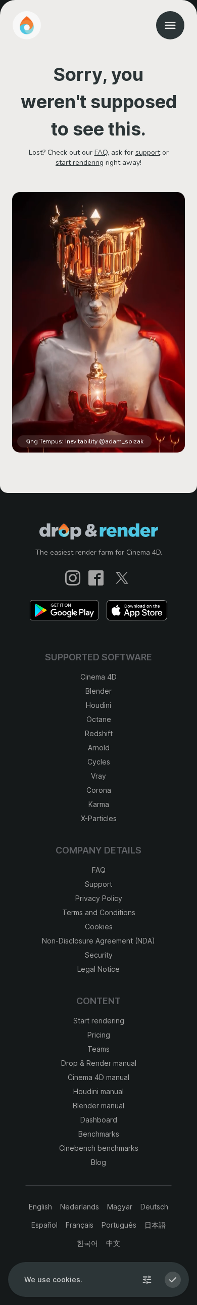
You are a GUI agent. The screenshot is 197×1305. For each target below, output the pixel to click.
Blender (98, 691)
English (40, 1206)
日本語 (155, 1225)
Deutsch (154, 1206)
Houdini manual (98, 1091)
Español (44, 1225)
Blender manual (98, 1105)
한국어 (87, 1243)
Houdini (98, 705)
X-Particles (99, 818)
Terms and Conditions (98, 912)
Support (98, 884)
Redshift (99, 733)
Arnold (99, 747)
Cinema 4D (98, 676)
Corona (98, 790)
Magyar (119, 1206)
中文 (113, 1243)
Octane (98, 719)
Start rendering (98, 1020)
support (147, 152)
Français (79, 1225)
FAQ (101, 152)
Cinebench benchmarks (98, 1148)
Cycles (98, 761)
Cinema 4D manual (98, 1077)
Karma (98, 804)
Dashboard (98, 1119)
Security (99, 955)
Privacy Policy (98, 898)
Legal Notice (98, 969)
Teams (98, 1049)
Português (119, 1225)
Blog (98, 1162)
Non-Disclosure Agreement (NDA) (98, 940)
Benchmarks (98, 1134)
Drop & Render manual (98, 1063)
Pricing (98, 1034)
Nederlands (79, 1206)
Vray (98, 776)
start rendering (80, 162)
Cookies (99, 926)
